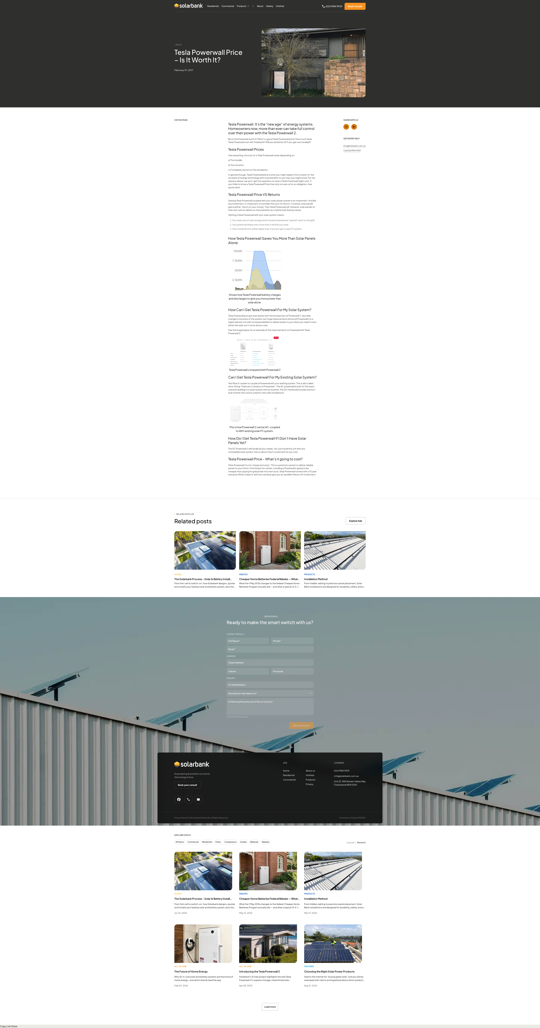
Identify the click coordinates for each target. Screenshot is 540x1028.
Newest (361, 842)
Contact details (235, 634)
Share (14, 1026)
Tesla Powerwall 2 (282, 133)
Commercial (227, 6)
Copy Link (5, 1026)
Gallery (269, 6)
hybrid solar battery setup (288, 210)
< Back (178, 44)
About (260, 6)
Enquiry (231, 678)
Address (231, 656)
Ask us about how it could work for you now (275, 451)
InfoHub (280, 6)
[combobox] (270, 685)
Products (241, 6)
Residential (213, 6)
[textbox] (243, 684)
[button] (243, 6)
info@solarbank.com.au (354, 145)
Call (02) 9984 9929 (352, 150)
